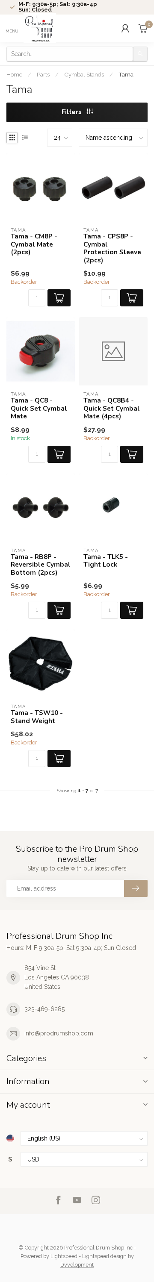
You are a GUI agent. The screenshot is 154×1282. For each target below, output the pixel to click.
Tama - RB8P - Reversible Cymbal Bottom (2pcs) (41, 564)
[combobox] (69, 54)
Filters (72, 112)
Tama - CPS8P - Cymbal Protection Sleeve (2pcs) (112, 248)
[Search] (140, 54)
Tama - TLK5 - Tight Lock (105, 561)
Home (14, 74)
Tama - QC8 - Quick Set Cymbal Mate (39, 408)
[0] (143, 28)
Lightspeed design (104, 1256)
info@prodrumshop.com (58, 1033)
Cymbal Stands (84, 74)
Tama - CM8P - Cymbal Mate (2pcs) (34, 244)
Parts (43, 74)
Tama (125, 74)
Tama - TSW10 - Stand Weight (37, 717)
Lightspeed (63, 1256)
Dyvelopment (77, 1264)
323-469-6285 (44, 1009)
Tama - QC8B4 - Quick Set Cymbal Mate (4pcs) (111, 408)
